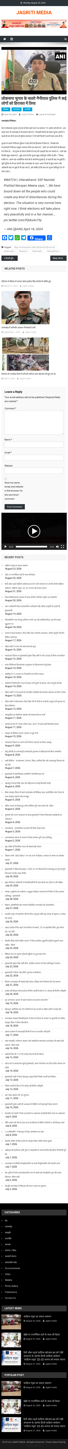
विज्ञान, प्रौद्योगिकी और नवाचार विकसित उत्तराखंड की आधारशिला (29, 905)
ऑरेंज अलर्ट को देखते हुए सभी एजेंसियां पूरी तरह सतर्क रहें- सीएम (29, 805)
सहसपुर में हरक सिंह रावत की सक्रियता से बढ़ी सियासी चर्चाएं (28, 783)
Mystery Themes (33, 1446)
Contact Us (10, 1298)
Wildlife (8, 1280)
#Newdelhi (37, 251)
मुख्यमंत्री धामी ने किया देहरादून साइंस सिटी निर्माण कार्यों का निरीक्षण (30, 1076)
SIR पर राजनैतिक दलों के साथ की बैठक (20, 574)
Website (9, 465)
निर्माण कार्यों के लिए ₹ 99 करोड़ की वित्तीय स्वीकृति (24, 1086)
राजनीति (27, 109)
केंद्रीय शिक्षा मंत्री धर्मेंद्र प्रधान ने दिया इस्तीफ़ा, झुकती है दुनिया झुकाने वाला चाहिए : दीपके (34, 942)
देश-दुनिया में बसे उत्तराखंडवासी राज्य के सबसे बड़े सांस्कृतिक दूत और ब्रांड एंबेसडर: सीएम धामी (33, 1174)
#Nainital (23, 251)
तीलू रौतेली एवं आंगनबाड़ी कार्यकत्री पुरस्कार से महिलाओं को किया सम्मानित (33, 751)
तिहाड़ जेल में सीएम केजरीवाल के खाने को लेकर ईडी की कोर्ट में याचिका (60, 258)
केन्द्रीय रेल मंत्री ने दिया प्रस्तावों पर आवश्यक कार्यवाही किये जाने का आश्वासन (35, 1113)
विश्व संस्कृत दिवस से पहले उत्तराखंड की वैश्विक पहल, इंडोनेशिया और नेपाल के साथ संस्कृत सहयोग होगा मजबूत (34, 794)
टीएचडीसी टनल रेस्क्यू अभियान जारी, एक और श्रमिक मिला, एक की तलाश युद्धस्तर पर (33, 621)
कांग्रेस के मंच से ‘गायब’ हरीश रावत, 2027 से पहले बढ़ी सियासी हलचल (32, 724)
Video (8, 1274)
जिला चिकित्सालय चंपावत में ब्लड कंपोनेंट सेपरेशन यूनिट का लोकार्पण (31, 597)
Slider (5, 109)
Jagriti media (27, 114)
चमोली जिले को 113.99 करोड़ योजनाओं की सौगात (24, 1054)
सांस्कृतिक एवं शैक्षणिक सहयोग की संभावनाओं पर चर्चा (25, 714)
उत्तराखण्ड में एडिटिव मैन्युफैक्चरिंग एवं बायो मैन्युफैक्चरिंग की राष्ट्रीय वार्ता (32, 1163)
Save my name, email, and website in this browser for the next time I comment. (14, 490)
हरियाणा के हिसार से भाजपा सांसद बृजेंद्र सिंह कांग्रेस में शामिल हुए (26, 281)
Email (8, 452)
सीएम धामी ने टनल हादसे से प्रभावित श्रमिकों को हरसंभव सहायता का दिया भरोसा (35, 692)
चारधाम (8, 1244)
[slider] (31, 546)
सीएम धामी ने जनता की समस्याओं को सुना (20, 646)
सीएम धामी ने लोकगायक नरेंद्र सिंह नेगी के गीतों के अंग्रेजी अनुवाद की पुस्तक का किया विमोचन (35, 703)
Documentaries (12, 1268)
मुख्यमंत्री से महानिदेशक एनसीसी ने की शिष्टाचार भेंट (24, 774)
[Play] (5, 546)
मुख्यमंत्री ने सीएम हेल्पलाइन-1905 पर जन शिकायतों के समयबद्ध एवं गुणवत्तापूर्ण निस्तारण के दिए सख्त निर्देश (35, 871)
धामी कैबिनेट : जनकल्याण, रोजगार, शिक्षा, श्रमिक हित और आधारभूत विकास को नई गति (34, 762)
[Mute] (57, 546)
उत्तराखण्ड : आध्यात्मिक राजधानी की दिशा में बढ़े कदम (25, 828)
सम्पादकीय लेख (11, 1262)
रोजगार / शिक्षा (10, 1250)
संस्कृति (8, 1232)
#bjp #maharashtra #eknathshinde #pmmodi (34, 247)
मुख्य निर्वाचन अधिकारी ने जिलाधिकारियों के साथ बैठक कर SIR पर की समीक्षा (34, 882)
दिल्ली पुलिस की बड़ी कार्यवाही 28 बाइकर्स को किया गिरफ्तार (12, 258)
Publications (11, 1292)
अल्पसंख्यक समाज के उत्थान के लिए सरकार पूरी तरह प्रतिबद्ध (28, 837)
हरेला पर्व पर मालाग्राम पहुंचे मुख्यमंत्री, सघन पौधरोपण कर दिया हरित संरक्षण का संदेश (35, 1065)
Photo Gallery (11, 1286)
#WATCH (10, 180)
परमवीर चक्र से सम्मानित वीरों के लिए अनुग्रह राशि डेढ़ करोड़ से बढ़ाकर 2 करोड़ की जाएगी (35, 916)
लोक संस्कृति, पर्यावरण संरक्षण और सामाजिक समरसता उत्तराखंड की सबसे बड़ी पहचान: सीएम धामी (34, 1043)
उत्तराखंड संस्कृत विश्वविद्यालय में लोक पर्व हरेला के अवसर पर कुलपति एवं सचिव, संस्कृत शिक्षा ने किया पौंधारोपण (35, 1020)
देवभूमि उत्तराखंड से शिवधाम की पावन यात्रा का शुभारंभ (25, 1186)
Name (8, 439)
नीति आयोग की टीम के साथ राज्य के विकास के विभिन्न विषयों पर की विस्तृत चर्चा (34, 1122)
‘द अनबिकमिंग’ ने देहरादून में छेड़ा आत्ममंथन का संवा (24, 1131)
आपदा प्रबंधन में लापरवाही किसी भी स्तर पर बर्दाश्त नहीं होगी (27, 1031)
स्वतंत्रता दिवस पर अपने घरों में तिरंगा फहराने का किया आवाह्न (28, 742)
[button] (34, 531)
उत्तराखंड (16, 109)
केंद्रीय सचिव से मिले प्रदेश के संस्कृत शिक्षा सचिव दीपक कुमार (28, 1141)
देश (6, 1220)
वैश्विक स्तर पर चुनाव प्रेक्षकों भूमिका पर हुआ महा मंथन (25, 954)
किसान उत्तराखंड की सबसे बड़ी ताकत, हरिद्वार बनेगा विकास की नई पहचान (33, 981)
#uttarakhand (53, 251)
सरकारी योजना (10, 1256)
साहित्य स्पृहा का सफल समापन (16, 565)
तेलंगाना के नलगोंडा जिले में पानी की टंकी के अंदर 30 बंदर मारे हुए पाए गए (28, 374)
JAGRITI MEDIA (34, 12)
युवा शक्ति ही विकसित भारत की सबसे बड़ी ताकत (23, 846)
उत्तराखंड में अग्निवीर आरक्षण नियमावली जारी (18, 327)
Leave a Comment (47, 114)
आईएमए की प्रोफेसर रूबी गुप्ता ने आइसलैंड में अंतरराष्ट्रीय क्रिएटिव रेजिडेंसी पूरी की (35, 1152)
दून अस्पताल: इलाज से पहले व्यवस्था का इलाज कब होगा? (26, 1000)
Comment (10, 408)
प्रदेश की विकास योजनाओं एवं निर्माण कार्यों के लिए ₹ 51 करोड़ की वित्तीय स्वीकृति (35, 991)
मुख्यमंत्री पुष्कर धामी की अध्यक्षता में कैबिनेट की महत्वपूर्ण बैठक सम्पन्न (31, 1104)
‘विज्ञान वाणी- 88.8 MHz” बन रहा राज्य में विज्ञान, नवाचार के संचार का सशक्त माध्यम (34, 857)
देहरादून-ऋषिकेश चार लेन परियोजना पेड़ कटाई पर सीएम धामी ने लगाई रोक (33, 1009)
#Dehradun (9, 251)
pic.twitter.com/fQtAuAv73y (23, 220)
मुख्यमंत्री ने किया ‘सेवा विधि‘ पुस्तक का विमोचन (23, 972)
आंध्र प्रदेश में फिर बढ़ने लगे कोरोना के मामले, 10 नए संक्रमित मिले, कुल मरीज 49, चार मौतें (34, 929)
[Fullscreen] (62, 546)
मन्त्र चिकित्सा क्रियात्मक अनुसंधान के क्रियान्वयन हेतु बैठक (28, 664)
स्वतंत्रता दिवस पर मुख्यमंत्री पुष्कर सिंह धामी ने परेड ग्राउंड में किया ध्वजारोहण (35, 655)
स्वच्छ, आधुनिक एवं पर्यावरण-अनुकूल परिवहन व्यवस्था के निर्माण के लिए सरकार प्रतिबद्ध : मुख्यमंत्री (34, 893)
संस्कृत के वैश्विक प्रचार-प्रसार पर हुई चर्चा (21, 733)
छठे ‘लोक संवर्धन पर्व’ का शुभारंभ (17, 1095)
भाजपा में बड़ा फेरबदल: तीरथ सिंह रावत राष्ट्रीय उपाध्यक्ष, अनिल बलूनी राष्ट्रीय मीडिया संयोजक (34, 635)
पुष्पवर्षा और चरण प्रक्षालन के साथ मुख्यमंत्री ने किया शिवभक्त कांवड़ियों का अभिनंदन (33, 817)
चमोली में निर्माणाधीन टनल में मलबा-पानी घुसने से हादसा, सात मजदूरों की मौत (33, 683)
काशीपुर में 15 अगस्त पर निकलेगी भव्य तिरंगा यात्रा (24, 674)
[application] (34, 531)
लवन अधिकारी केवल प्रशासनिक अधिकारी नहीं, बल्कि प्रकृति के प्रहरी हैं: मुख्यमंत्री (32, 608)
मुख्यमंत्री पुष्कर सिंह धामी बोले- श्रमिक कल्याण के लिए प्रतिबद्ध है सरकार (32, 963)
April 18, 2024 (33, 229)
